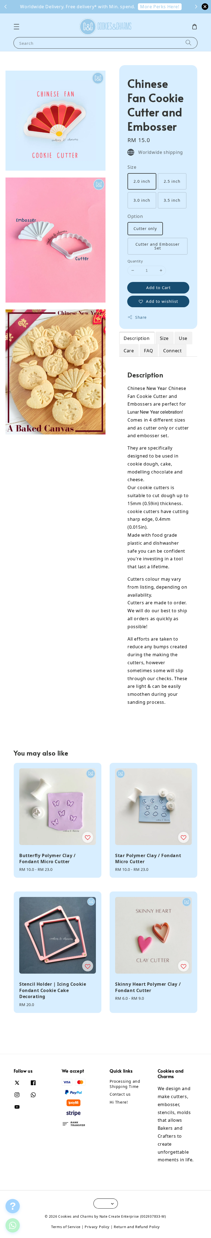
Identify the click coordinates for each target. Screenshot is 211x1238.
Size (131, 167)
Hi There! (119, 1102)
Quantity (135, 261)
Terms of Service (65, 1226)
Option (135, 216)
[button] (16, 27)
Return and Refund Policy (137, 1226)
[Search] (188, 42)
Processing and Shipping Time (125, 1084)
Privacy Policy (97, 1226)
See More (106, 7)
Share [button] (141, 317)
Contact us (120, 1094)
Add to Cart (158, 287)
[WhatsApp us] (12, 1225)
